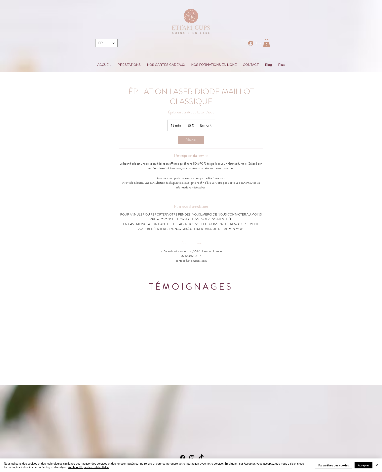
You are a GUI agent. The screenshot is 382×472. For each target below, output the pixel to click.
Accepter (363, 465)
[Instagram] (192, 457)
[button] (266, 43)
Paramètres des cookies (333, 465)
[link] (191, 140)
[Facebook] (182, 457)
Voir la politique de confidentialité (88, 467)
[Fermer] (377, 465)
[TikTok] (201, 457)
